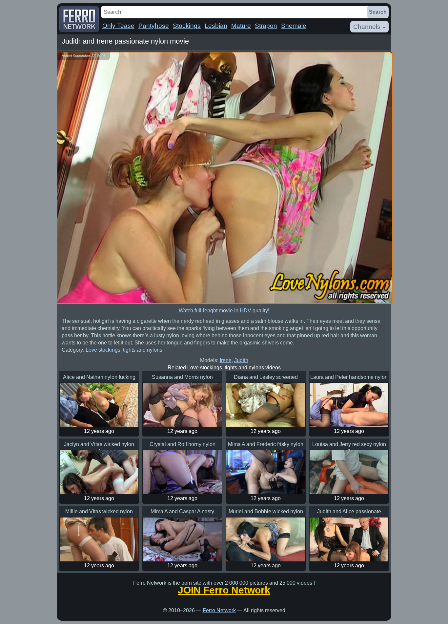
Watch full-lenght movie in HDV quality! (224, 310)
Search (378, 12)
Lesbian (216, 25)
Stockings (187, 25)
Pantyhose (153, 25)
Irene (226, 360)
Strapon (266, 25)
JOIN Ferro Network (224, 590)
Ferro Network (219, 610)
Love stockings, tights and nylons (124, 350)
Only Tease (118, 25)
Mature (241, 25)
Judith (241, 360)
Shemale (293, 25)
